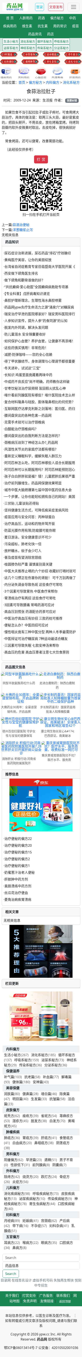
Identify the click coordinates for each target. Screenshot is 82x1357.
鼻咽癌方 (41, 1143)
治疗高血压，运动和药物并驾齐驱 (29, 523)
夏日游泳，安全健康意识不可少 (28, 537)
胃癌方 (27, 1137)
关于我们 (12, 1295)
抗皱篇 (54, 1099)
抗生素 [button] (43, 26)
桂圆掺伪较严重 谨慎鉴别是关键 (28, 564)
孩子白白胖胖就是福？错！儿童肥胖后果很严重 (39, 476)
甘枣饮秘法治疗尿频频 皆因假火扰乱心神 (35, 388)
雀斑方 (46, 1115)
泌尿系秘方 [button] (11, 48)
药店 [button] (50, 34)
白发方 (54, 1121)
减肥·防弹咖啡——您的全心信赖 (28, 354)
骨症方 (65, 1176)
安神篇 (38, 1082)
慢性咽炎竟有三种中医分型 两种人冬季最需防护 (40, 632)
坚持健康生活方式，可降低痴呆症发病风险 (36, 510)
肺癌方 (9, 1137)
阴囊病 (57, 1165)
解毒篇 (66, 1077)
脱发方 (36, 1121)
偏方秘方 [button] (57, 18)
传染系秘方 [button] (44, 48)
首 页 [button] (10, 18)
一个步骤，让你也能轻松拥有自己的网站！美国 (39, 496)
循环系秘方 (66, 1055)
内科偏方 (52, 82)
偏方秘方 (35, 82)
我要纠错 (72, 100)
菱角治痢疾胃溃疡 (17, 899)
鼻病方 (17, 1247)
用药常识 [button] (60, 26)
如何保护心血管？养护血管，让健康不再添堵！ (39, 341)
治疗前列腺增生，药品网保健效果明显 (33, 483)
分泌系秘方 (52, 1065)
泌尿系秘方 (49, 1060)
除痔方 (9, 1176)
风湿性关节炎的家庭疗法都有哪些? (30, 449)
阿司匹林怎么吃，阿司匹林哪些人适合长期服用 (39, 462)
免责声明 (30, 1301)
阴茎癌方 (63, 1143)
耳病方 (9, 1242)
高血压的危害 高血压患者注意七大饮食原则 (36, 652)
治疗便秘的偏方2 (17, 859)
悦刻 (78, 1280)
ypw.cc (44, 1334)
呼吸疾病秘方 (43, 1193)
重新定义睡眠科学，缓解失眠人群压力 (33, 456)
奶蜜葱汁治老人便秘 (19, 872)
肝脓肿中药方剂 (16, 879)
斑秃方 (9, 1115)
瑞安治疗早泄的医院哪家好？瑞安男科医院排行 (39, 314)
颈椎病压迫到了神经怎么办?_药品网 (31, 442)
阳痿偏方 (10, 1159)
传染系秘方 (27, 1065)
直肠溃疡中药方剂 (17, 886)
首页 (22, 82)
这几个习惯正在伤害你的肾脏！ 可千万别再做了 (40, 577)
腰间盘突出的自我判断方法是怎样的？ (33, 435)
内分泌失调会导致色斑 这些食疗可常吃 (33, 584)
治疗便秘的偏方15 (18, 852)
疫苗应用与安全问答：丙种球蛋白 (29, 517)
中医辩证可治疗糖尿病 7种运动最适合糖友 (36, 638)
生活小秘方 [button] (11, 41)
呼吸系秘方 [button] (61, 41)
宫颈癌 (46, 1220)
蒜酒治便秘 (21, 224)
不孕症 (36, 1225)
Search (10, 1273)
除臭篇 (65, 1093)
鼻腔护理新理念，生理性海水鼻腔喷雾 (33, 300)
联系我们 (63, 1295)
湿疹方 (17, 1121)
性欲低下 (17, 1165)
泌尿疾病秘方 (29, 1198)
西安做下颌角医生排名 (21, 273)
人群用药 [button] (26, 18)
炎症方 (17, 1181)
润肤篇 (9, 1093)
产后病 (65, 1220)
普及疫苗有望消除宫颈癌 (22, 557)
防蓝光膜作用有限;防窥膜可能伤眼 (30, 530)
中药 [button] (72, 18)
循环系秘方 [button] (44, 41)
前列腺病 (39, 1165)
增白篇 (46, 1093)
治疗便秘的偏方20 (18, 845)
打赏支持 (29, 1295)
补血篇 (48, 1077)
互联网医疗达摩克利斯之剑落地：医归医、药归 (39, 408)
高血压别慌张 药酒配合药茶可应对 (30, 611)
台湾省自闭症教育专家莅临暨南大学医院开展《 (39, 266)
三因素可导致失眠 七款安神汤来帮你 (31, 645)
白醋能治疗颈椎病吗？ (21, 429)
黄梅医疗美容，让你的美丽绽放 (28, 259)
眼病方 (46, 1242)
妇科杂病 (56, 1225)
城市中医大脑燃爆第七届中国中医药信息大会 (38, 489)
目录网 (6, 1280)
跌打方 (46, 1176)
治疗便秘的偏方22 (18, 838)
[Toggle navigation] (73, 7)
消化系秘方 (71, 82)
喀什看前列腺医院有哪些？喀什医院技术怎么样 (39, 395)
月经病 (9, 1220)
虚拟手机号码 (43, 1280)
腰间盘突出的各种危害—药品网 (28, 415)
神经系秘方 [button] (27, 48)
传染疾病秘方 (58, 1198)
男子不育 (66, 1159)
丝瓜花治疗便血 (16, 892)
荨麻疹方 (66, 1115)
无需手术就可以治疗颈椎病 (24, 422)
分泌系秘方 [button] (61, 48)
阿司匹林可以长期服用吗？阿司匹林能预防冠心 (39, 469)
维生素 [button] (27, 26)
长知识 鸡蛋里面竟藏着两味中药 (28, 374)
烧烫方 (27, 1176)
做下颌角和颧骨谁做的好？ (24, 280)
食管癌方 (66, 1137)
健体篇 (17, 1082)
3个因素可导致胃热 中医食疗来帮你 (31, 591)
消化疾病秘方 (14, 1193)
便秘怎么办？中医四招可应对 (26, 625)
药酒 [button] (41, 18)
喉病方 (27, 1242)
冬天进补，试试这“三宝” (22, 368)
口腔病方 (66, 1242)
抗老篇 (29, 1077)
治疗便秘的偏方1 (17, 865)
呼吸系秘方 (22, 1060)
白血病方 (19, 1143)
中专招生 (41, 1285)
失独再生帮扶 (64, 1280)
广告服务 (46, 1295)
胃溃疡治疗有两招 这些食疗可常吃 (30, 598)
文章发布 (56, 7)
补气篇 (9, 1077)
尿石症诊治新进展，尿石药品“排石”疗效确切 (37, 253)
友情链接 (47, 1301)
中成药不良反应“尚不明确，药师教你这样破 (37, 381)
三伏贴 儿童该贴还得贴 (21, 503)
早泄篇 (31, 1159)
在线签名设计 (22, 1280)
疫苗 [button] (75, 26)
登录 (39, 7)
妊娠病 (27, 1220)
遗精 (47, 1159)
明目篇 (17, 1099)
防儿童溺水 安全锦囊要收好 (25, 334)
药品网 (42, 1339)
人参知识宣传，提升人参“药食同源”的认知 (35, 320)
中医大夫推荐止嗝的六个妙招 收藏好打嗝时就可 (40, 571)
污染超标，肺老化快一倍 (22, 544)
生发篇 (36, 1099)
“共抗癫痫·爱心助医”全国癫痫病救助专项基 (36, 287)
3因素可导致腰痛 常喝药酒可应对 (29, 605)
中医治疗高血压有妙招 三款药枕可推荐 (33, 618)
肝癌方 (46, 1137)
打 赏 (41, 159)
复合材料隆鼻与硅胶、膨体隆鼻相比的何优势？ (39, 402)
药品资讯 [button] (35, 34)
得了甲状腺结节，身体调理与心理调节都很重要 (39, 361)
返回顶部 (65, 1301)
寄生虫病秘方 (39, 1203)
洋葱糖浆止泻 (23, 229)
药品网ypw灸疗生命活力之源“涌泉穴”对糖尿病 (39, 307)
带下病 (17, 1225)
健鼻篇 (27, 1093)
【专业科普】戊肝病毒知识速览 (27, 293)
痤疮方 (27, 1115)
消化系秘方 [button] (27, 41)
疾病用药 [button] (10, 26)
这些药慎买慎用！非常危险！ (26, 347)
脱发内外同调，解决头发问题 (26, 327)
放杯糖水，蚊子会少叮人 (22, 550)
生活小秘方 (12, 1055)
